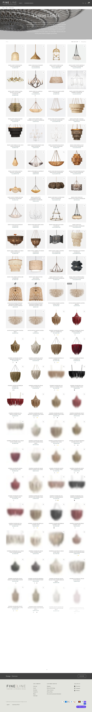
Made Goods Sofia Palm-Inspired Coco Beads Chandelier (56, 119)
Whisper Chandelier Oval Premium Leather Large (76, 386)
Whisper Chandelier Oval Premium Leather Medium (76, 496)
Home (4, 7)
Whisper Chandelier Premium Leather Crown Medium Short (35, 579)
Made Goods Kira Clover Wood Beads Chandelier (56, 198)
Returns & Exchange (51, 688)
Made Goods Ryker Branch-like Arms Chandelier (36, 146)
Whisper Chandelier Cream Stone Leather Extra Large (36, 469)
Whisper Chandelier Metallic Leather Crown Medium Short (76, 552)
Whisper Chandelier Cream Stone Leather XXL (36, 386)
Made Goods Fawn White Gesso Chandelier (36, 225)
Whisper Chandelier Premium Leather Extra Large (76, 441)
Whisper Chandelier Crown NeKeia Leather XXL (77, 331)
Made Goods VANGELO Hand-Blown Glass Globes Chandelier (15, 92)
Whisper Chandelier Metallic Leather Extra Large (56, 441)
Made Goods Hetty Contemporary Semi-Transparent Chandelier (35, 198)
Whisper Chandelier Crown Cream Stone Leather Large (36, 496)
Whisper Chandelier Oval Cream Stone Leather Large (15, 441)
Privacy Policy (50, 691)
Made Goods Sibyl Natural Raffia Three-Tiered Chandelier (77, 119)
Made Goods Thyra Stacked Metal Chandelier (15, 119)
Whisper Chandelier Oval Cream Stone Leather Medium (15, 552)
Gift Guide (35, 695)
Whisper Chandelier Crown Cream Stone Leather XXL (36, 359)
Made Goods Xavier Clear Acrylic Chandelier (56, 66)
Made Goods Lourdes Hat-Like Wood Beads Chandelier (15, 198)
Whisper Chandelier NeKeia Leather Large (77, 524)
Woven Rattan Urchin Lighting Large (36, 331)
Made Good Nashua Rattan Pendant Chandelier (15, 172)
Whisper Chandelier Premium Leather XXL (15, 386)
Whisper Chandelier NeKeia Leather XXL (77, 359)
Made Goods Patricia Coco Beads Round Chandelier (76, 146)
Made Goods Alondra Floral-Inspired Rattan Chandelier (76, 277)
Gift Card (35, 686)
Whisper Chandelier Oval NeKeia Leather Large (15, 414)
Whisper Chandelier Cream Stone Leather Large (36, 552)
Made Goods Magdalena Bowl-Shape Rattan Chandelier (56, 172)
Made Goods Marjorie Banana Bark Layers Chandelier (76, 172)
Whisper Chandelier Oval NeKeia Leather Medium (15, 524)
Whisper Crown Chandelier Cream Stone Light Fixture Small (56, 607)
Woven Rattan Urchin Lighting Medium (77, 304)
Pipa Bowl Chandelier (15, 662)
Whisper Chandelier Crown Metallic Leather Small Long (15, 607)
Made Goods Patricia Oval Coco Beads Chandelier (15, 146)
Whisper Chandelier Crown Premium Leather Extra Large (56, 414)
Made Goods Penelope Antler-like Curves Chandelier (56, 146)
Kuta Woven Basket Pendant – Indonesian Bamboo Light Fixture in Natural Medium (15, 304)
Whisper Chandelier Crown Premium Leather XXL (15, 359)
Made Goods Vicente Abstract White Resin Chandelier (77, 66)
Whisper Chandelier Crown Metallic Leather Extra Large (36, 414)
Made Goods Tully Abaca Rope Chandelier (56, 92)
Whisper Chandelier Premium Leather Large (56, 524)
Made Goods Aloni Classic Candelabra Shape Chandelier (56, 277)
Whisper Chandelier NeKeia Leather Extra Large (15, 469)
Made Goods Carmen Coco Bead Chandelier (36, 251)
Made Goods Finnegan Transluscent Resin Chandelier (77, 198)
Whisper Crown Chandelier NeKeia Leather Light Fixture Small (76, 607)
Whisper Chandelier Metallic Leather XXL (56, 359)
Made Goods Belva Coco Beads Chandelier (77, 251)
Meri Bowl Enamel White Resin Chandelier (56, 636)
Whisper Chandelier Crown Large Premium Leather (77, 469)
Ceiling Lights (11, 7)
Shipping (48, 686)
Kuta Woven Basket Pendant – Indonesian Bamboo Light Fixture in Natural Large (35, 304)
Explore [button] (82, 676)
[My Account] (85, 3)
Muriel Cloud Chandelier (35, 635)
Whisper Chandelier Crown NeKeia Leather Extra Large (76, 414)
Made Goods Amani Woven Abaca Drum (35, 277)
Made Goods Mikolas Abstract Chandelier (36, 172)
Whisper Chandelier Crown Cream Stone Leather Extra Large (36, 442)
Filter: (7, 41)
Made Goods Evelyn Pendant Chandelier (15, 225)
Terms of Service (50, 690)
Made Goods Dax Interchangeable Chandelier (76, 225)
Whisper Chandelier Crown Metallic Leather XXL (56, 331)
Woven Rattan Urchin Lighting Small (15, 331)
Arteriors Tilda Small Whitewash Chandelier (36, 663)
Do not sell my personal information (54, 693)
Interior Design (29, 3)
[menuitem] (21, 3)
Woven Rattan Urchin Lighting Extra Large (56, 304)
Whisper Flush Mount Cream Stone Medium (76, 579)
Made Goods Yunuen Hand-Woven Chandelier (15, 66)
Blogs (34, 693)
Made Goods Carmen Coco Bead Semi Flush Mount (15, 251)
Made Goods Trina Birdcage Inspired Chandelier (77, 92)
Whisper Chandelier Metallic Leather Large (35, 524)
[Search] (83, 3)
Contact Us (35, 691)
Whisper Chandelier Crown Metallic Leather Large (56, 469)
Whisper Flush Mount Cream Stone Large (56, 552)
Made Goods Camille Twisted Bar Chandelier (56, 251)
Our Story (35, 690)
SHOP (20, 3)
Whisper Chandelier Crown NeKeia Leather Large (15, 496)
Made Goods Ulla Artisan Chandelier (35, 92)
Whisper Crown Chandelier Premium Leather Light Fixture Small (36, 607)
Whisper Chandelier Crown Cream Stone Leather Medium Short (56, 580)
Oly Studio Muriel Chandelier (76, 635)
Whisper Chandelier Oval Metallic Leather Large (56, 386)
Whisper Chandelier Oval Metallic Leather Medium (56, 496)
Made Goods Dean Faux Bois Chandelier (56, 225)
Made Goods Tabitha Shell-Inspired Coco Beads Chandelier (35, 119)
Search (34, 688)
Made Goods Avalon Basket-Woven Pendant (36, 66)
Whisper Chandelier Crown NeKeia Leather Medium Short (15, 579)
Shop (7, 7)
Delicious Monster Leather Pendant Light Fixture (15, 636)
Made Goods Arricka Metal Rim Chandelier (15, 277)
